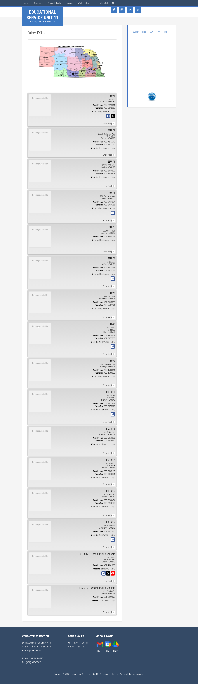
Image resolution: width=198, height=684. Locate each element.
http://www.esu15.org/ (106, 478)
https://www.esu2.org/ (106, 148)
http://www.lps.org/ (108, 569)
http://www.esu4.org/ (107, 208)
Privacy (115, 674)
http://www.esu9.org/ (107, 376)
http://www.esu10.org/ (106, 410)
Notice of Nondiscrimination (132, 674)
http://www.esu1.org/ (107, 111)
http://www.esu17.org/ (106, 535)
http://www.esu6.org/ (107, 274)
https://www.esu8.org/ (106, 342)
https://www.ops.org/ (107, 600)
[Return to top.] (113, 124)
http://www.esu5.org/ (107, 240)
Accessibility (105, 674)
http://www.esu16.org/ (106, 507)
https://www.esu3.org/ (106, 177)
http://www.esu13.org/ (106, 444)
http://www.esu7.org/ (107, 308)
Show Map (107, 124)
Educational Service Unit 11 (42, 14)
